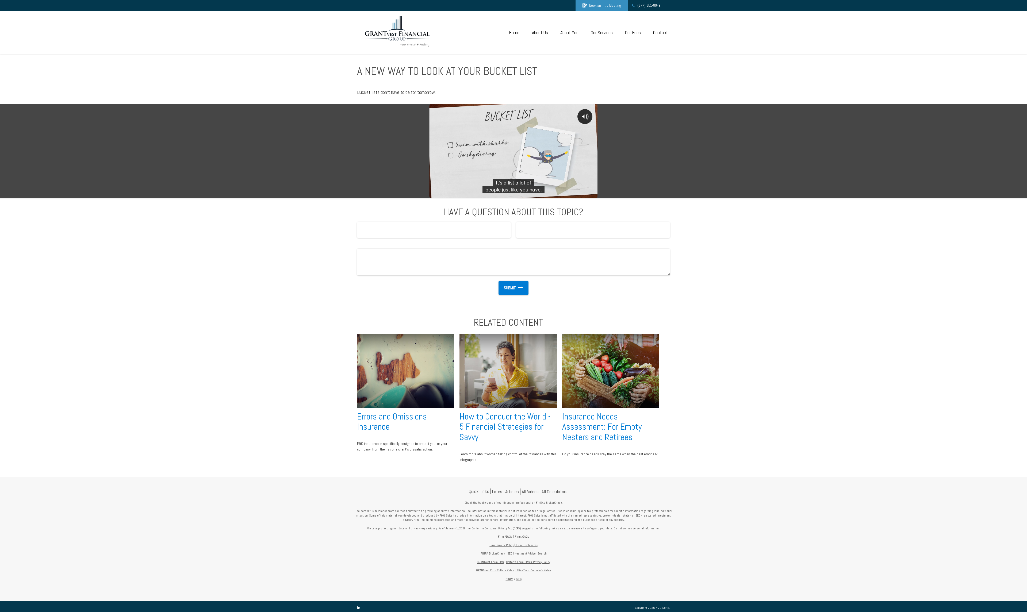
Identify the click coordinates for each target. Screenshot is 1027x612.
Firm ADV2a (505, 536)
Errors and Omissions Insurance (392, 422)
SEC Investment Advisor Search (527, 553)
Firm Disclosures (527, 545)
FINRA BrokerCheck (493, 553)
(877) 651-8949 (649, 5)
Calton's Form (515, 562)
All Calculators (555, 491)
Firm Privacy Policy (502, 545)
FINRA (509, 579)
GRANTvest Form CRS (490, 562)
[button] (514, 32)
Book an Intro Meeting (605, 5)
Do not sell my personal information (637, 528)
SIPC (519, 579)
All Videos (530, 491)
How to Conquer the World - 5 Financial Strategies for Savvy (505, 427)
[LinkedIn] (358, 607)
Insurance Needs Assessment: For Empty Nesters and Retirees (602, 427)
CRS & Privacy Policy (537, 562)
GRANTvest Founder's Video (533, 570)
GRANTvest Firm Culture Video (495, 570)
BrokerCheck (554, 503)
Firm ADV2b (522, 536)
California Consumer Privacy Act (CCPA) (496, 528)
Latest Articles (505, 491)
